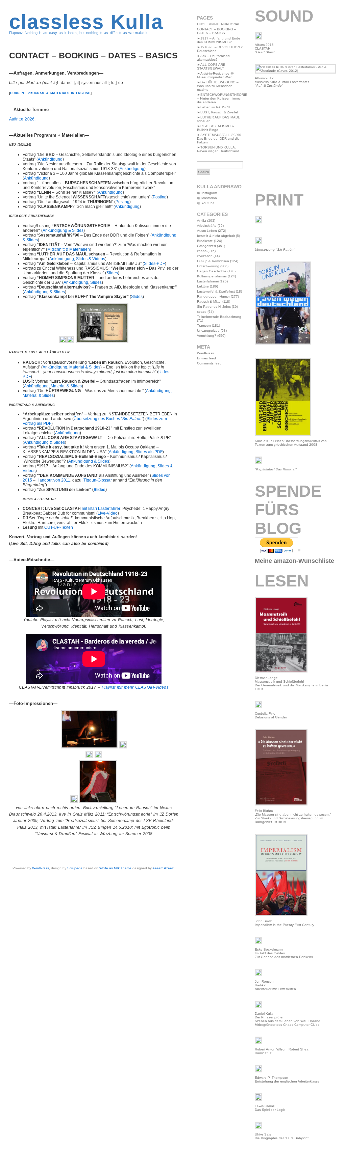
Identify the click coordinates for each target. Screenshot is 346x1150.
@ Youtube (206, 203)
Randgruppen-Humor (213, 296)
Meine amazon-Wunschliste (294, 560)
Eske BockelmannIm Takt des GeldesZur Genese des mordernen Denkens (284, 953)
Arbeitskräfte (207, 225)
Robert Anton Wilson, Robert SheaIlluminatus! (281, 1051)
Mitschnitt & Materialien (68, 249)
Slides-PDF (154, 263)
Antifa (201, 220)
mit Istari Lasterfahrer (101, 508)
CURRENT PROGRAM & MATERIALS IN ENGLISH (50, 93)
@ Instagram (207, 193)
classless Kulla (86, 21)
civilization (205, 256)
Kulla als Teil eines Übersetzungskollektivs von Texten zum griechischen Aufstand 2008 (291, 442)
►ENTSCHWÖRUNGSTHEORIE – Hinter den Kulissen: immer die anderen (222, 98)
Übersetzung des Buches (108, 418)
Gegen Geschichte (211, 271)
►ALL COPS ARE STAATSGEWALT (211, 66)
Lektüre (203, 286)
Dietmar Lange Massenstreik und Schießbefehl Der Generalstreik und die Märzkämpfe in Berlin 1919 (291, 683)
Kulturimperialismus (212, 276)
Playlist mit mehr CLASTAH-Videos (135, 687)
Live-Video (108, 513)
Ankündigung (50, 159)
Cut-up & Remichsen (213, 261)
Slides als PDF (149, 451)
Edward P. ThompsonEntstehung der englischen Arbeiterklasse (287, 1079)
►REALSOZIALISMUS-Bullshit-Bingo (215, 128)
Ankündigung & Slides (63, 230)
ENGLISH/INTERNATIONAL (218, 24)
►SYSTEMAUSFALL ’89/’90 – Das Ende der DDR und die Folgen (220, 138)
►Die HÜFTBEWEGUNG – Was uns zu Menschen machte (218, 85)
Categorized (206, 246)
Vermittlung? (206, 335)
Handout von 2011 (53, 480)
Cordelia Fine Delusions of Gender (271, 715)
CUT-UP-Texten (58, 527)
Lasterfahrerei (208, 281)
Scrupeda (74, 868)
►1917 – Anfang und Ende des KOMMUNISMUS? (218, 40)
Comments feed (209, 363)
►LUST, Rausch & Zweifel (217, 112)
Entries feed (206, 358)
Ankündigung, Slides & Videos (77, 258)
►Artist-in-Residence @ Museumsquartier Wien (215, 75)
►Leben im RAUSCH (213, 107)
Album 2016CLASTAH (265, 48)
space (201, 311)
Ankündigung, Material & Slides (71, 367)
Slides (112, 273)
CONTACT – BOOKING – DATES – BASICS (216, 31)
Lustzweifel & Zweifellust (216, 291)
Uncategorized (208, 330)
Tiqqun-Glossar (97, 480)
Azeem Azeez (163, 868)
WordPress (40, 868)
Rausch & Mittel (209, 301)
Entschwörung (208, 266)
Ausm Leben (207, 230)
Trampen (204, 325)
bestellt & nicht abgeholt (216, 236)
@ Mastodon (207, 198)
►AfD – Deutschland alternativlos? (213, 57)
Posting (160, 197)
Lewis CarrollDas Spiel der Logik (270, 1108)
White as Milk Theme (115, 868)
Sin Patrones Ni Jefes (214, 306)
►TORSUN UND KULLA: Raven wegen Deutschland (218, 149)
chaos (201, 251)
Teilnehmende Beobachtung (219, 317)
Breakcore (205, 241)
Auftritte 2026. (22, 119)
